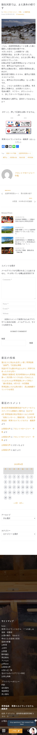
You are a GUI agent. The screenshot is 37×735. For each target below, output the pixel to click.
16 (10, 487)
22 (5, 492)
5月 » (21, 503)
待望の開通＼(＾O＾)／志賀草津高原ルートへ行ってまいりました (25, 231)
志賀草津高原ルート (25, 153)
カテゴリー (5, 531)
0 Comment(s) (20, 14)
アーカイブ (5, 515)
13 (27, 482)
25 (18, 492)
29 (5, 498)
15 (5, 487)
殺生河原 (22, 157)
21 (31, 487)
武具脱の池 (13, 157)
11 (18, 482)
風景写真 (27, 12)
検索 (3, 339)
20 (27, 487)
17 (14, 487)
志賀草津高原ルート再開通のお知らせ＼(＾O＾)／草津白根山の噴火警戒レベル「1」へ (25, 242)
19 (23, 487)
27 (27, 492)
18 (18, 487)
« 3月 (16, 503)
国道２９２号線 (11, 153)
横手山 (5, 157)
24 (14, 492)
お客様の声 (5, 429)
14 (31, 482)
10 (14, 482)
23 (10, 492)
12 (23, 482)
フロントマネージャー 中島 (12, 12)
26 (23, 492)
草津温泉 (30, 157)
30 (10, 498)
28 (31, 492)
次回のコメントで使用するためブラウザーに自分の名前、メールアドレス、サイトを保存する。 (18, 322)
